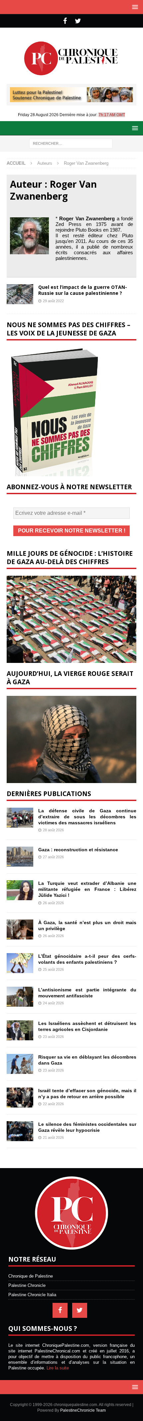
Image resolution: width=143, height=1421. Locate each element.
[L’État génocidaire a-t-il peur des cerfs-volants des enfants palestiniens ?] (20, 963)
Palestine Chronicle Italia (32, 1294)
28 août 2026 (53, 830)
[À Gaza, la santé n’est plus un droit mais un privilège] (20, 929)
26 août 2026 (53, 903)
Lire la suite (58, 1367)
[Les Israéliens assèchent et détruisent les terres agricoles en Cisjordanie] (20, 1030)
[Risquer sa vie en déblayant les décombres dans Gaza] (20, 1064)
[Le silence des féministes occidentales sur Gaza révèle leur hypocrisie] (20, 1131)
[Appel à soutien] (71, 99)
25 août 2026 (53, 969)
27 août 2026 (53, 857)
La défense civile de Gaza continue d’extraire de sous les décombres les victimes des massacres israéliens (87, 816)
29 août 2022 (53, 301)
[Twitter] (78, 21)
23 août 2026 (53, 1037)
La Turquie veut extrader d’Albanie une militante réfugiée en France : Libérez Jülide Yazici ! (87, 889)
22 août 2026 (53, 1104)
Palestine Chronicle (27, 1285)
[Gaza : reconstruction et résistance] (20, 857)
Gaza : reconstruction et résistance (78, 849)
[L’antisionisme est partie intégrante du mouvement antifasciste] (20, 997)
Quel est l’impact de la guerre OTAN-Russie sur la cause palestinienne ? (82, 290)
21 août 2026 (53, 1137)
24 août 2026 (53, 1003)
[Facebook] (65, 21)
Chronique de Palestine (30, 1276)
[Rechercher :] (70, 143)
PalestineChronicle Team (83, 1410)
